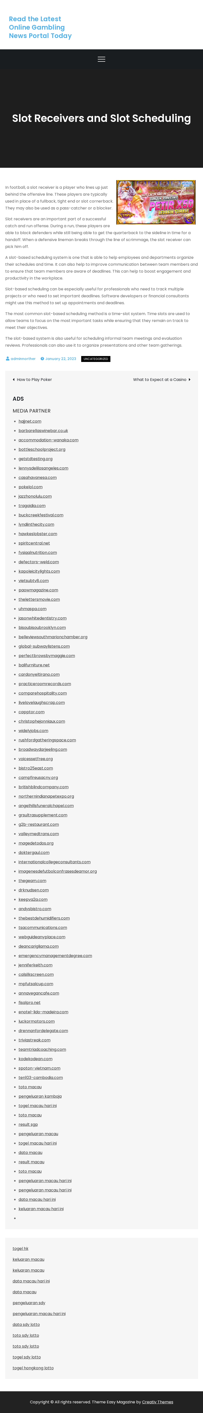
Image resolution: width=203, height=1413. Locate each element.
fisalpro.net (30, 1002)
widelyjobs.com (33, 731)
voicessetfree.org (36, 759)
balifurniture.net (34, 665)
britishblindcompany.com (44, 787)
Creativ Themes (157, 1402)
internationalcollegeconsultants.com (55, 862)
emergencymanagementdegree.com (55, 956)
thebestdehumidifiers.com (44, 918)
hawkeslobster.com (38, 534)
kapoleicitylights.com (39, 571)
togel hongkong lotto (33, 1368)
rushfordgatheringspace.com (47, 740)
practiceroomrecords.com (45, 684)
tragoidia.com (32, 506)
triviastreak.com (35, 1040)
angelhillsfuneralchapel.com (46, 806)
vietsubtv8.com (34, 581)
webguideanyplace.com (42, 937)
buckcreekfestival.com (41, 515)
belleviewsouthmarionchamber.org (53, 637)
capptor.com (32, 712)
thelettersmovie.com (39, 599)
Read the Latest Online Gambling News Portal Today (40, 27)
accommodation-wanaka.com (48, 440)
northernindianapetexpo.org (46, 796)
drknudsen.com (34, 890)
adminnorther (23, 358)
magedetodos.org (36, 843)
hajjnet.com (30, 421)
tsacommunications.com (43, 927)
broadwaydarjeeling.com (43, 749)
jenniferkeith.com (35, 965)
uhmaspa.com (33, 609)
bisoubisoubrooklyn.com (42, 627)
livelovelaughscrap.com (42, 702)
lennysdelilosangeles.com (43, 468)
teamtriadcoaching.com (42, 1049)
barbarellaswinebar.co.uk (43, 430)
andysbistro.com (35, 909)
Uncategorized (96, 359)
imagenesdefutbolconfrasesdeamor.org (58, 871)
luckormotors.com (37, 1021)
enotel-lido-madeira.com (43, 1012)
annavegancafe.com (39, 993)
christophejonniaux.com (42, 721)
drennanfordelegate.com (43, 1031)
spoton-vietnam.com (39, 1068)
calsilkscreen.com (36, 974)
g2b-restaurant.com (39, 824)
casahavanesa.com (38, 477)
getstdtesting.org (35, 459)
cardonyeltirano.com (39, 674)
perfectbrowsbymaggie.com (47, 656)
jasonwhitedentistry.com (43, 618)
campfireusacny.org (38, 777)
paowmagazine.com (38, 590)
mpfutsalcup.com (36, 984)
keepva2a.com (33, 899)
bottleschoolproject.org (42, 449)
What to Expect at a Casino (159, 379)
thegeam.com (32, 881)
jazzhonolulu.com (35, 496)
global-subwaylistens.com (44, 646)
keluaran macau (28, 1270)
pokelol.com (31, 487)
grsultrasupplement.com (43, 815)
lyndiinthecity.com (36, 524)
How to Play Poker (34, 379)
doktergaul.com (34, 852)
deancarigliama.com (39, 946)
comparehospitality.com (43, 693)
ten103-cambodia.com (41, 1077)
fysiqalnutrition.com (38, 552)
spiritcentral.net (34, 543)
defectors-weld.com (39, 562)
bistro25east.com (36, 768)
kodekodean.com (35, 1059)
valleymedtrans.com (39, 834)
